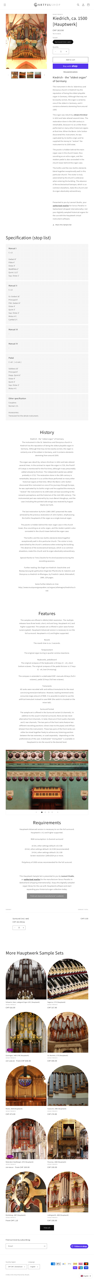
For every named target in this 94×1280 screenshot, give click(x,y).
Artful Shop (13, 1275)
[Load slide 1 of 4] (42, 812)
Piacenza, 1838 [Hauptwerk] (56, 1162)
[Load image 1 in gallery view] (14, 75)
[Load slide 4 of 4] (52, 812)
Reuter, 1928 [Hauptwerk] (14, 1109)
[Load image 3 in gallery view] (30, 75)
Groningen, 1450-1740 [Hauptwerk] (17, 1055)
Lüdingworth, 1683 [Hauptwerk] (58, 1215)
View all (47, 1228)
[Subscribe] (44, 1246)
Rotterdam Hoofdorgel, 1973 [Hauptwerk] (19, 1162)
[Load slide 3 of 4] (48, 812)
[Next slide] (57, 812)
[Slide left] (8, 75)
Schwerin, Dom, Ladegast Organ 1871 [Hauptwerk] (23, 1002)
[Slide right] (44, 75)
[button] (4, 4)
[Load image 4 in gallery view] (38, 75)
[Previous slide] (36, 812)
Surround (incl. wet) (63, 42)
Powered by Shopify (23, 1275)
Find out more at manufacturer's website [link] (47, 896)
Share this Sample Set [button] (63, 225)
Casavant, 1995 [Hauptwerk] (56, 1109)
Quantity (55, 47)
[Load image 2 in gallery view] (22, 75)
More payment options (71, 71)
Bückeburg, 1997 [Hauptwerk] (16, 1215)
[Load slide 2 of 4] (45, 812)
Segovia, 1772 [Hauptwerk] (56, 1002)
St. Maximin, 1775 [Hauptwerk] (57, 1055)
